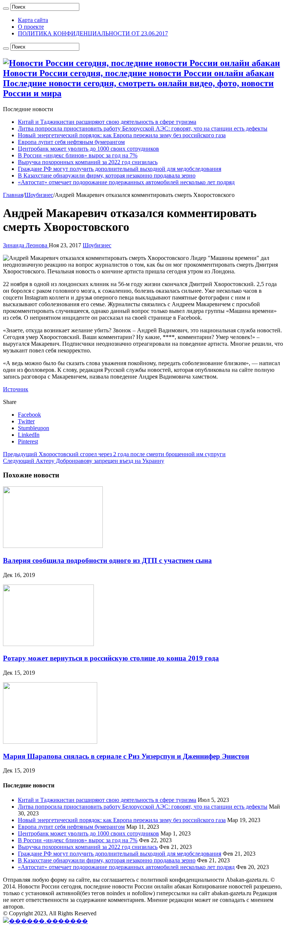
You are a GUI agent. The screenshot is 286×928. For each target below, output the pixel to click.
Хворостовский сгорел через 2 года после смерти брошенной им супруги (114, 454)
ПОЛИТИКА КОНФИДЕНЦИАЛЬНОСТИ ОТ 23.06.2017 (93, 33)
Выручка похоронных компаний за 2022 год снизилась (88, 162)
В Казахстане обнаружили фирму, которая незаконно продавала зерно (107, 175)
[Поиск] (6, 8)
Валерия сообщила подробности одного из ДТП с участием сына (107, 560)
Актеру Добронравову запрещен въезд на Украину (83, 461)
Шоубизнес (39, 195)
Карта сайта (33, 20)
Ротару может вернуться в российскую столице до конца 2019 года (111, 658)
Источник (15, 389)
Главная (13, 195)
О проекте (31, 26)
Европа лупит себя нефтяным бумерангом (71, 142)
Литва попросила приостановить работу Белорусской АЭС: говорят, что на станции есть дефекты (142, 128)
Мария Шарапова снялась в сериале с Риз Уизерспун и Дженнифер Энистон (126, 756)
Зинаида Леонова (26, 245)
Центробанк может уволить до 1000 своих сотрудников (88, 148)
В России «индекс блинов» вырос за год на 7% (77, 155)
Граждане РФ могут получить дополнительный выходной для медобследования (119, 169)
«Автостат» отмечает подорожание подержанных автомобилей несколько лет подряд (126, 182)
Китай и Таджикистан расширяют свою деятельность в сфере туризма (107, 122)
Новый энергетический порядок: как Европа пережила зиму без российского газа (122, 135)
